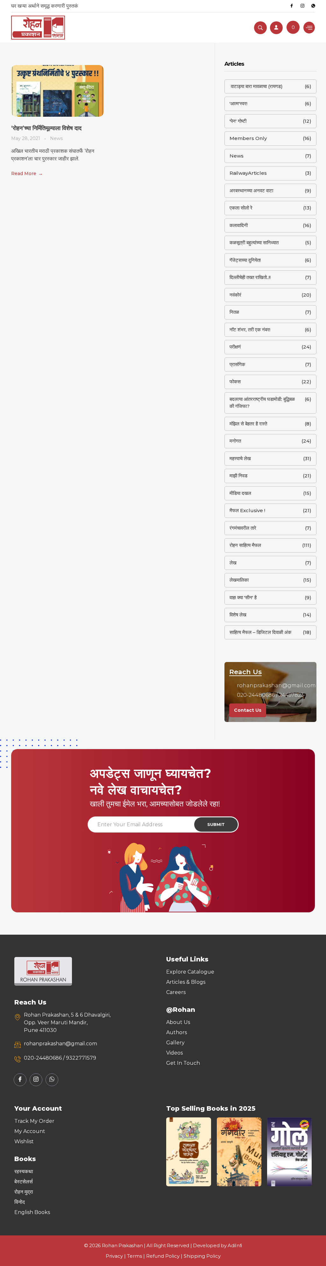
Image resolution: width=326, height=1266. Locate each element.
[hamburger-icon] (309, 27)
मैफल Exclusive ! (247, 510)
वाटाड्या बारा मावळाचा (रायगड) (256, 86)
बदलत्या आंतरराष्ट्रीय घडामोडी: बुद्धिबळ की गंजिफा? (262, 402)
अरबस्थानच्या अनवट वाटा (251, 191)
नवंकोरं (235, 295)
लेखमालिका (239, 580)
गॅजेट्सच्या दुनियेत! (245, 260)
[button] (173, 1152)
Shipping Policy (202, 1256)
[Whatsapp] (313, 6)
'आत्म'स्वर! (238, 103)
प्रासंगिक (237, 364)
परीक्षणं (235, 347)
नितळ (234, 312)
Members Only (248, 138)
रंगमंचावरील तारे (243, 528)
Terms (134, 1256)
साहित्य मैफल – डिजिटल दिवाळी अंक (260, 632)
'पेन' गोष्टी (238, 121)
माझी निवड (238, 476)
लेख (233, 563)
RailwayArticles (248, 173)
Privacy (114, 1256)
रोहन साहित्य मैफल (245, 545)
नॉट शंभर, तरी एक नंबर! (250, 330)
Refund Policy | (165, 1256)
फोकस (235, 382)
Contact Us (247, 710)
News (56, 138)
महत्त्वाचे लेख (240, 458)
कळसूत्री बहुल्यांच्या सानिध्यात (254, 242)
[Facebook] (291, 6)
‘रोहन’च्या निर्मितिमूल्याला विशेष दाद (46, 128)
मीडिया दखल (240, 493)
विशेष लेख (238, 615)
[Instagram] (302, 6)
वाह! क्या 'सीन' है (243, 597)
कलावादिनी (239, 225)
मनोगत (235, 441)
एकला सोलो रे (241, 208)
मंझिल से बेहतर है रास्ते (248, 424)
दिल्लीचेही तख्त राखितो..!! (250, 277)
